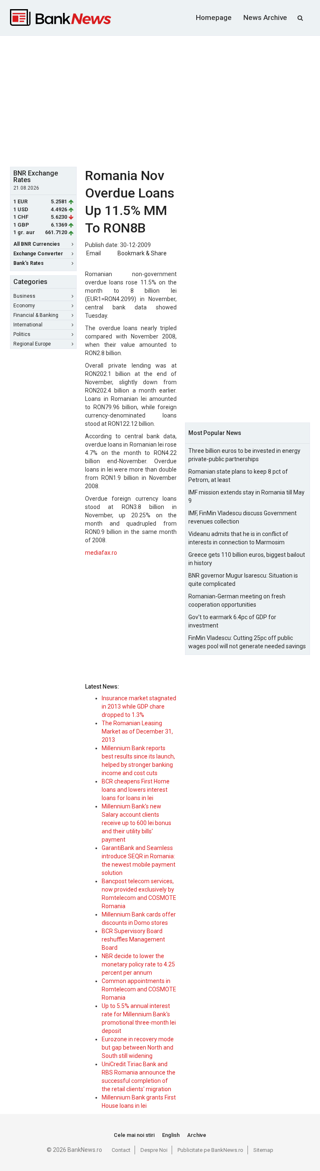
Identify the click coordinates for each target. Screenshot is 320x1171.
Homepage (214, 17)
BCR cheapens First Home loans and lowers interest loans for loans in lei (136, 789)
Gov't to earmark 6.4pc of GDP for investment (232, 621)
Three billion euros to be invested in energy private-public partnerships (244, 454)
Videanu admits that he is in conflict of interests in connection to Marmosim (238, 538)
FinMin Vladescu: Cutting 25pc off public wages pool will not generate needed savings (247, 642)
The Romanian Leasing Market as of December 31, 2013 (137, 731)
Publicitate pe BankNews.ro (210, 1150)
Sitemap (263, 1150)
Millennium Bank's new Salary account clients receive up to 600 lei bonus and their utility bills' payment (136, 823)
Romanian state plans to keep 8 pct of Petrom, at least (238, 475)
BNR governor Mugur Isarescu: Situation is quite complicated (243, 579)
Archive (196, 1135)
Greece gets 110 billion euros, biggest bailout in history (246, 558)
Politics (21, 334)
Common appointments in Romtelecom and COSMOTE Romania (139, 989)
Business (24, 296)
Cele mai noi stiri (134, 1135)
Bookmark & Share (142, 253)
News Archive (265, 17)
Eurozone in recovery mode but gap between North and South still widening (138, 1047)
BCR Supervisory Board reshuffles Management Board (133, 939)
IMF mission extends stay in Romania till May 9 (246, 496)
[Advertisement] (165, 100)
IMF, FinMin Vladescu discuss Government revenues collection (242, 517)
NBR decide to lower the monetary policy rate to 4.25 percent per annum (138, 964)
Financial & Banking (35, 315)
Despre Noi (154, 1150)
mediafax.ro (101, 552)
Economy (24, 306)
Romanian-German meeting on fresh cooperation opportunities (236, 600)
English (171, 1135)
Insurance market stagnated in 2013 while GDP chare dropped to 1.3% (139, 706)
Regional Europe (32, 344)
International (27, 325)
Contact (121, 1150)
